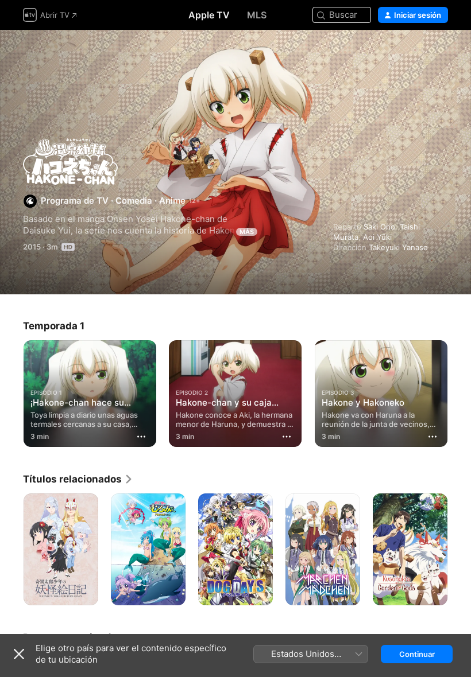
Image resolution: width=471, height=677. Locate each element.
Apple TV (209, 15)
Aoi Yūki (377, 237)
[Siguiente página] (459, 391)
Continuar (417, 654)
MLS (257, 15)
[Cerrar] (19, 654)
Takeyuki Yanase (398, 247)
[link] (78, 479)
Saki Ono (379, 226)
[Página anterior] (11, 391)
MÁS (247, 232)
